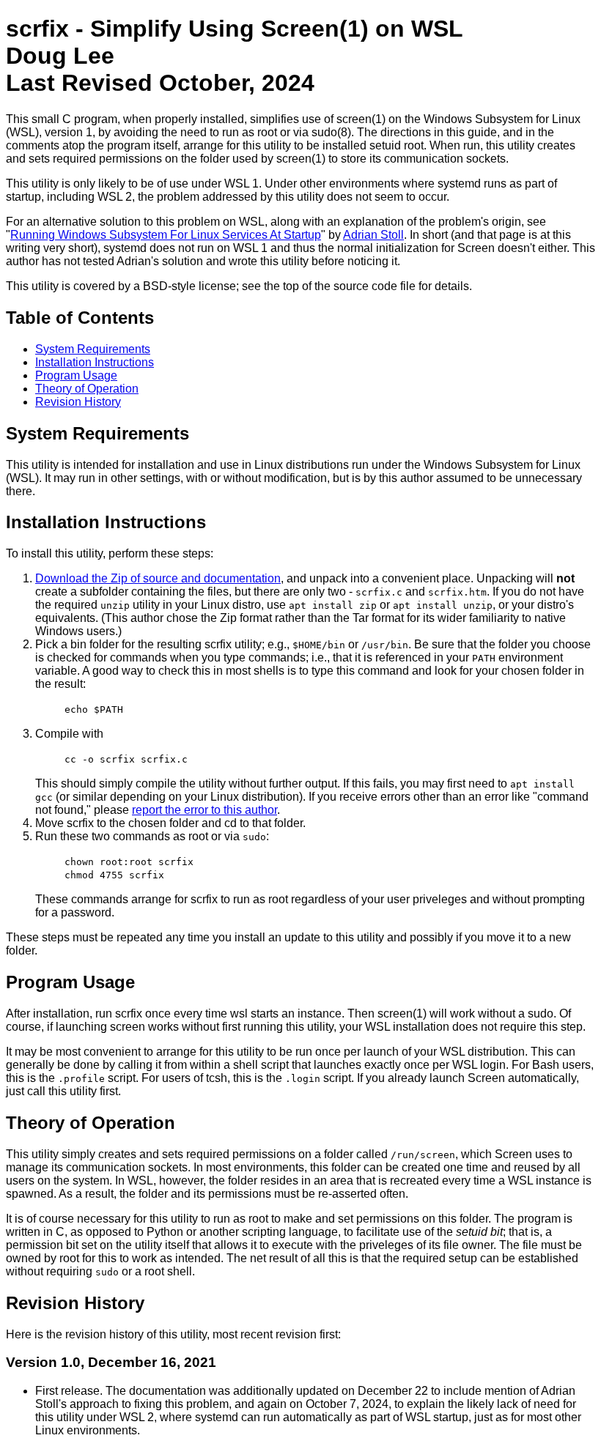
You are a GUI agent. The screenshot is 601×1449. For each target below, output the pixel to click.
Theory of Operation (87, 388)
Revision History (78, 402)
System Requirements (92, 349)
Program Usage (76, 375)
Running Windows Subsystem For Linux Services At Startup (165, 235)
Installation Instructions (94, 362)
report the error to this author (204, 810)
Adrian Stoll (373, 235)
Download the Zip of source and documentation (158, 578)
